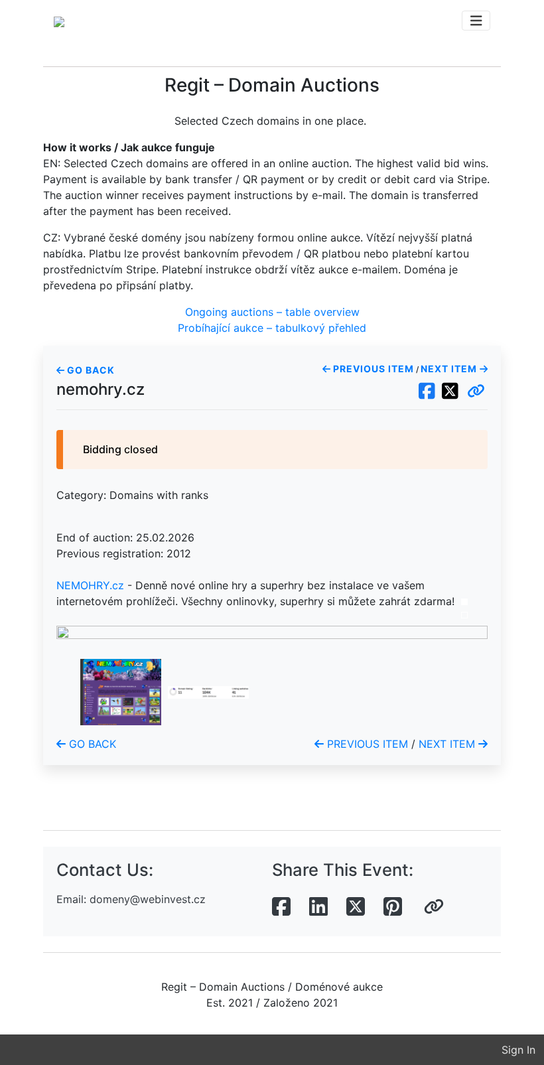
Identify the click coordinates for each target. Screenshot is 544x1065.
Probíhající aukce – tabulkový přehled (272, 327)
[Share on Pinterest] (392, 907)
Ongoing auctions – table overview (272, 312)
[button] (476, 391)
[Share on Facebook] (281, 907)
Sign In (518, 1049)
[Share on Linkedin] (318, 907)
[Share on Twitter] (355, 907)
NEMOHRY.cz (90, 585)
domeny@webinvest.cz (148, 899)
